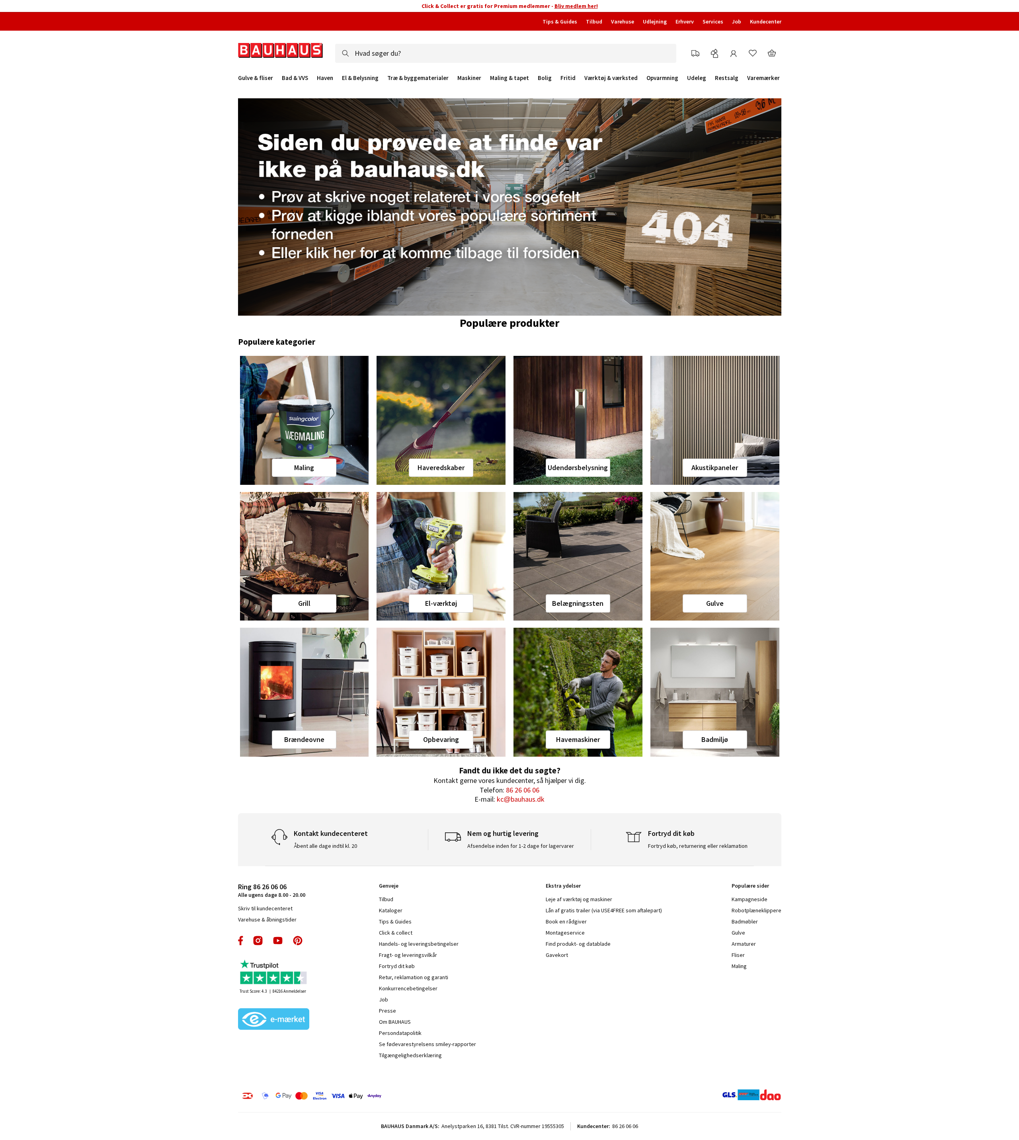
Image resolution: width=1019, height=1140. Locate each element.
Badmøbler (745, 921)
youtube (277, 940)
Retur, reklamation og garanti (413, 977)
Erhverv (684, 21)
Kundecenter (765, 21)
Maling (304, 467)
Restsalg (726, 78)
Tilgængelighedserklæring (410, 1055)
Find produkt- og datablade (578, 943)
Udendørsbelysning (578, 467)
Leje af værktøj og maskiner (579, 899)
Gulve (715, 603)
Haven (325, 78)
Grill (304, 603)
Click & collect (395, 932)
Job (736, 21)
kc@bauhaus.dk (521, 799)
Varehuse (622, 21)
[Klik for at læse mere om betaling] (360, 1096)
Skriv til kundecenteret (265, 908)
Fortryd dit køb (397, 966)
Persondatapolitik (400, 1033)
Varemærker (763, 78)
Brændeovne (304, 739)
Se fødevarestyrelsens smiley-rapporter (427, 1044)
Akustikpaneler (714, 467)
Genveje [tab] (388, 885)
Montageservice (565, 932)
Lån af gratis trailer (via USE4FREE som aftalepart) (604, 910)
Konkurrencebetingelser (408, 988)
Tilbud (594, 21)
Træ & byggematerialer (418, 78)
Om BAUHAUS (395, 1021)
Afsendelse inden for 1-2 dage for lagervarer (520, 845)
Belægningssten (577, 603)
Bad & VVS (295, 78)
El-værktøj (441, 603)
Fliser (738, 954)
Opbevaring (441, 739)
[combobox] (505, 53)
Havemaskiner (578, 739)
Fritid (568, 78)
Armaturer (744, 943)
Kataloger (390, 910)
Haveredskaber (441, 467)
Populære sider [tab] (750, 885)
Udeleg (696, 78)
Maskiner (469, 78)
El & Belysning (360, 78)
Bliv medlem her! (576, 6)
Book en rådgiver (566, 921)
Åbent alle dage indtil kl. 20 (325, 845)
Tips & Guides (560, 21)
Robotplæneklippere (756, 910)
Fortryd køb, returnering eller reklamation (698, 845)
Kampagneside (749, 899)
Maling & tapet (509, 78)
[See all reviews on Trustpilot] (274, 973)
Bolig (545, 78)
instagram (258, 940)
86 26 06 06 (522, 789)
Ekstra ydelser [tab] (563, 885)
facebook (241, 940)
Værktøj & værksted (611, 78)
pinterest (297, 940)
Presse (387, 1010)
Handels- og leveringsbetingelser (419, 943)
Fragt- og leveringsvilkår (408, 954)
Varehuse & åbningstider (267, 919)
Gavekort (557, 954)
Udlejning (655, 21)
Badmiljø (714, 739)
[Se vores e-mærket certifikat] (274, 1019)
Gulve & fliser (255, 78)
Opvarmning (662, 78)
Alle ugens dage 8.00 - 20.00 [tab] (271, 890)
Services (713, 21)
